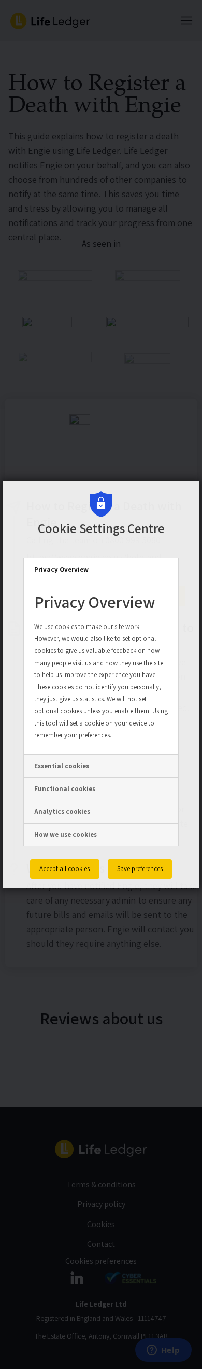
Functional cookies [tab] (64, 788)
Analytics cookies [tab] (62, 811)
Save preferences (140, 868)
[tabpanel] (101, 667)
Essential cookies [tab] (61, 766)
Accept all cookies (64, 868)
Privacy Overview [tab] (61, 569)
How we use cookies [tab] (65, 834)
